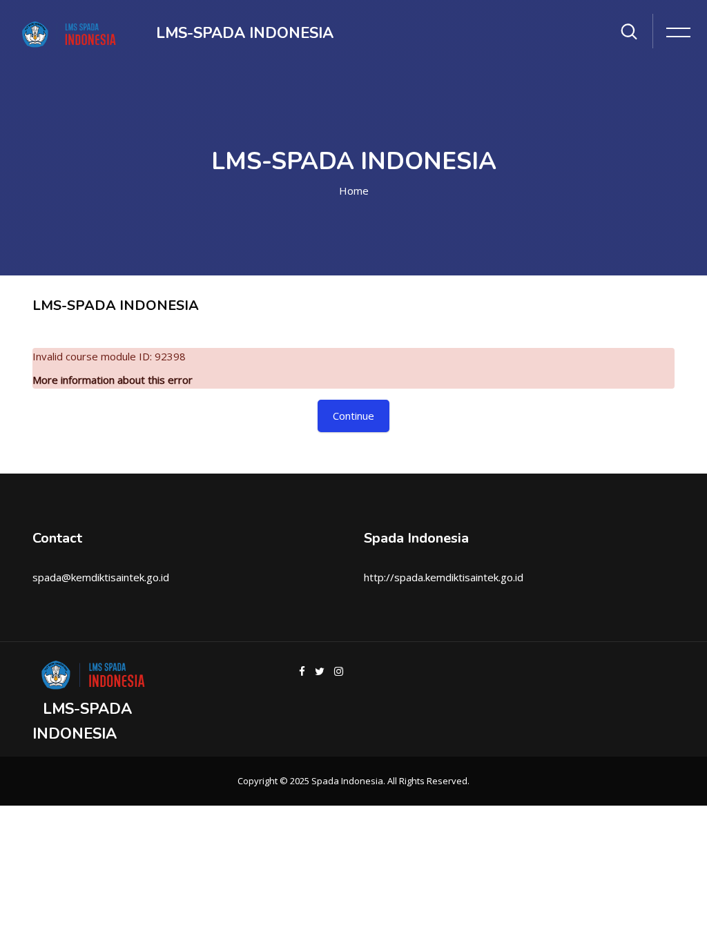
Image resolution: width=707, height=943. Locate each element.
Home (354, 190)
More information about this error (112, 380)
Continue (353, 415)
